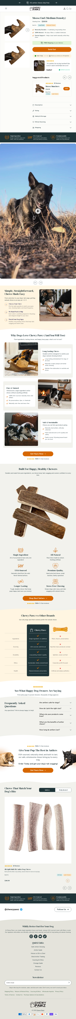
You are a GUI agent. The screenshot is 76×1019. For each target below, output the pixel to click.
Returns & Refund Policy (22, 991)
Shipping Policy (9, 991)
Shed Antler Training (38, 957)
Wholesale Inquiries (48, 991)
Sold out (52, 49)
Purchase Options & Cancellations (34, 995)
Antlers (47, 790)
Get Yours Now (36, 454)
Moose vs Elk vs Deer (38, 953)
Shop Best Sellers (37, 598)
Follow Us (61, 909)
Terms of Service (10, 995)
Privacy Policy (59, 991)
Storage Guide (38, 963)
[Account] (64, 9)
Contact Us (38, 970)
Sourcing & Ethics (38, 960)
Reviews (38, 967)
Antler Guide (38, 950)
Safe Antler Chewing (38, 947)
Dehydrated (63, 790)
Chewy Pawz (40, 1010)
